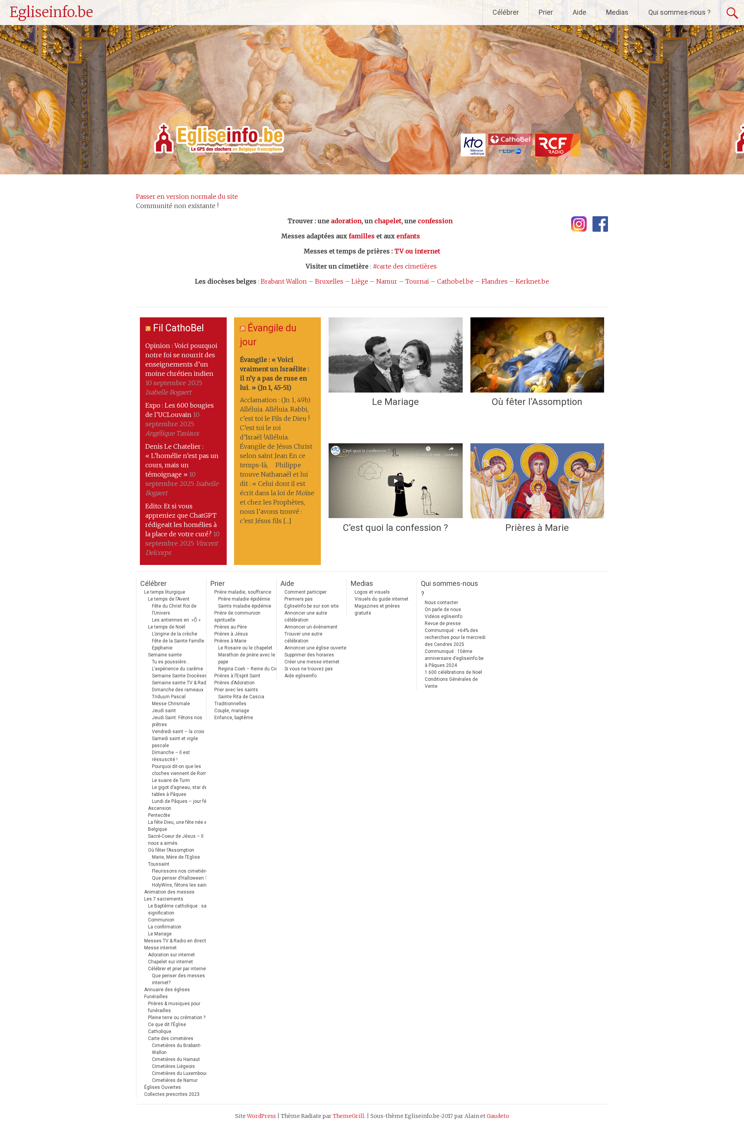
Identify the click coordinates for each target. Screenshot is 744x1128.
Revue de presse (443, 623)
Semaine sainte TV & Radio (181, 682)
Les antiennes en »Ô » (176, 620)
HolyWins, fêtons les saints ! (182, 885)
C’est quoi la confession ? (395, 527)
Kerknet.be (532, 281)
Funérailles (156, 996)
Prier (546, 12)
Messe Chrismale (171, 703)
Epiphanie (162, 648)
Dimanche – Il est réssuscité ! (171, 756)
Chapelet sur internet (170, 961)
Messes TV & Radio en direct (175, 941)
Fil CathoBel (178, 328)
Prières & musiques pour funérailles (174, 1007)
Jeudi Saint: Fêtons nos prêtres (177, 721)
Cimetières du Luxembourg (181, 1073)
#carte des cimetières (405, 266)
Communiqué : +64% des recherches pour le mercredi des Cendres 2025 (455, 637)
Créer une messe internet (311, 662)
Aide (579, 12)
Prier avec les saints (236, 689)
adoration (346, 221)
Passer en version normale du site (187, 196)
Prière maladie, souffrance (242, 592)
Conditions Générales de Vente (451, 683)
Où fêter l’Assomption (537, 401)
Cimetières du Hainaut (176, 1059)
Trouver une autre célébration (303, 637)
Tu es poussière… (170, 662)
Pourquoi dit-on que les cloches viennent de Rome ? (182, 770)
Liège (359, 281)
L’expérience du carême (177, 669)
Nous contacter (441, 602)
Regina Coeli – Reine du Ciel (248, 669)
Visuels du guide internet (381, 599)
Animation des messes (169, 892)
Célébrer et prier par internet (177, 968)
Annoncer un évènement (311, 627)
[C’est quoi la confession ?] (395, 480)
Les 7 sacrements (163, 899)
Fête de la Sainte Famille (178, 641)
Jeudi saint (164, 710)
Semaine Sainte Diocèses (179, 676)
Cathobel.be (455, 281)
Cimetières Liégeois (173, 1066)
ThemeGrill (348, 1116)
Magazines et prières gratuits (377, 609)
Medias (617, 12)
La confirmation (164, 927)
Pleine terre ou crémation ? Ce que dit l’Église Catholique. (176, 1024)
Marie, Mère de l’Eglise (176, 857)
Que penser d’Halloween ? (179, 878)
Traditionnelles (230, 703)
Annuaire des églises (167, 989)
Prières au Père (230, 627)
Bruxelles (329, 281)
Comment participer (305, 592)
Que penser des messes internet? (178, 979)
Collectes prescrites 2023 (172, 1094)
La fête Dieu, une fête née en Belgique (179, 826)
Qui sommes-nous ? (679, 12)
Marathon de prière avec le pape (246, 658)
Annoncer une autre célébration (305, 616)
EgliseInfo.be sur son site (311, 606)
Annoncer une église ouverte (315, 648)
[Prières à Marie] (537, 480)
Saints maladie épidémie (244, 606)
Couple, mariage (231, 710)
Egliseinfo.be (51, 12)
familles (362, 236)
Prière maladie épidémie (244, 599)
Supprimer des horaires (309, 655)
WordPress (261, 1116)
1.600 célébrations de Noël (453, 672)
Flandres (495, 281)
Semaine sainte (165, 655)
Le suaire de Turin (171, 780)
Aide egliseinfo (300, 676)
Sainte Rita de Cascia (241, 696)
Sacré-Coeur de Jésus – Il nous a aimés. (175, 840)
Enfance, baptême (233, 717)
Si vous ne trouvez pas (308, 669)
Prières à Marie (537, 527)
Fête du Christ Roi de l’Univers (174, 609)
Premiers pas (298, 599)
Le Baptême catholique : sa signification (177, 909)
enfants (408, 236)
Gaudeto (498, 1116)
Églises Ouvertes (162, 1087)
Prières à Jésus (231, 634)
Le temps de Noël (166, 627)
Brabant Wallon (284, 281)
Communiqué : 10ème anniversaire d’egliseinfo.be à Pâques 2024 (454, 658)
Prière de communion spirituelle (237, 616)
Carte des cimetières (170, 1038)
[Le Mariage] (395, 355)
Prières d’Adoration (234, 682)
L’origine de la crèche (174, 634)
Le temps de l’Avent (168, 599)
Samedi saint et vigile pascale (175, 742)
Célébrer (506, 12)
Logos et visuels (372, 592)
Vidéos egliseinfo (443, 616)
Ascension (159, 808)
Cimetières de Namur (175, 1080)
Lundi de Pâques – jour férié (182, 801)
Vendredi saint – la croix (178, 731)
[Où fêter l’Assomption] (537, 355)
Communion (161, 920)
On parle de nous (443, 609)
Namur (386, 281)
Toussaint (158, 864)
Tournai (417, 281)
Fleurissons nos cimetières (181, 871)
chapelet (387, 221)
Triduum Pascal (169, 696)
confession (435, 221)
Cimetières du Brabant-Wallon (176, 1049)
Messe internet (160, 948)
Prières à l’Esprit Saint (237, 676)
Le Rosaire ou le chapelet (245, 648)
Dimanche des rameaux (177, 689)
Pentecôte (159, 815)
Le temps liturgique (164, 592)
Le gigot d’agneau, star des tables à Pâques (181, 791)
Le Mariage (395, 401)
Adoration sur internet (171, 955)
